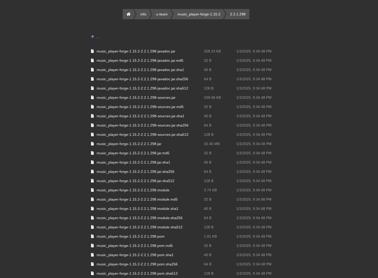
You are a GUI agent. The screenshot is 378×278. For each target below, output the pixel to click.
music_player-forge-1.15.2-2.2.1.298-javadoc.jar (136, 51)
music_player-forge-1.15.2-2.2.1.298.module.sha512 (140, 227)
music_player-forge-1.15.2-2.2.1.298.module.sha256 (140, 218)
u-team (162, 14)
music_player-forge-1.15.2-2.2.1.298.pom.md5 (135, 246)
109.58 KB (212, 97)
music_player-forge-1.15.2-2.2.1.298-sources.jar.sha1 (140, 116)
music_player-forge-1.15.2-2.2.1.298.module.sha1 (137, 209)
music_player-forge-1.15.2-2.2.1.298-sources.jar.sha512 (142, 134)
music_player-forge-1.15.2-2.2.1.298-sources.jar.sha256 (142, 125)
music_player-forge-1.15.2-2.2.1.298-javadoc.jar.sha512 (142, 88)
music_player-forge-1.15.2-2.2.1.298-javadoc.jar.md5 (140, 60)
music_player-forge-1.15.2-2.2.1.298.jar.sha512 (135, 181)
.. (98, 37)
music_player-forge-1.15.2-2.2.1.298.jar (129, 144)
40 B (207, 70)
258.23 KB (212, 51)
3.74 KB (210, 190)
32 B (207, 60)
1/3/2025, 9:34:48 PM (254, 51)
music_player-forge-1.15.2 (198, 14)
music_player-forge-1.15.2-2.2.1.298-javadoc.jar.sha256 (142, 79)
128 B (208, 88)
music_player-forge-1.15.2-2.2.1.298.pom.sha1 (135, 255)
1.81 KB (210, 236)
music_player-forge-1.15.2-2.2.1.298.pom (131, 236)
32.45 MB (212, 144)
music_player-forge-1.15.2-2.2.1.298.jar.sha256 (135, 171)
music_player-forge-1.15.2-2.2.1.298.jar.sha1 (133, 162)
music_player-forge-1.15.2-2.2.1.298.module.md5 (137, 199)
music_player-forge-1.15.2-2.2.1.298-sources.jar (136, 97)
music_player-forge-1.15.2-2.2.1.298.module (133, 190)
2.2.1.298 (238, 14)
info (143, 14)
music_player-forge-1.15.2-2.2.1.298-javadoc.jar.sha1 (140, 70)
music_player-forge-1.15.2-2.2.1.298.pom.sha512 (137, 273)
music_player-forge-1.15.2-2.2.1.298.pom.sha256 (137, 264)
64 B (207, 79)
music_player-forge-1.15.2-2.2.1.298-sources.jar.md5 (140, 107)
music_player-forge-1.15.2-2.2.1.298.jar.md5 (133, 153)
